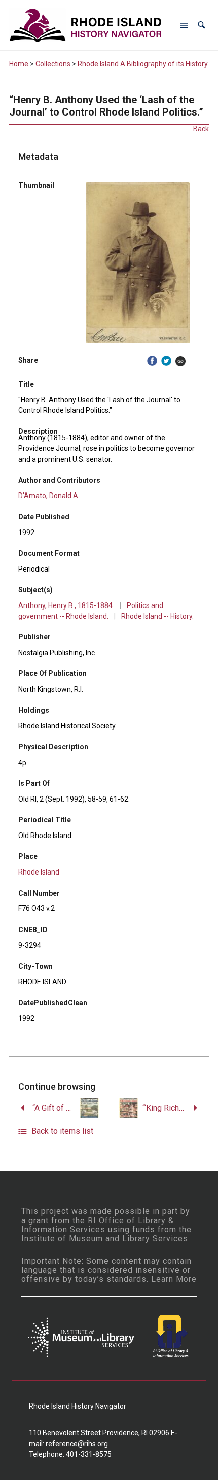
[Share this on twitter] (166, 361)
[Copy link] (180, 361)
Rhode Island (38, 872)
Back (201, 129)
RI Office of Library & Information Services (97, 1225)
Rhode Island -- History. (157, 616)
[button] (201, 25)
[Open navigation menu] (184, 25)
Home (18, 64)
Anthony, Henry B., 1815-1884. (66, 605)
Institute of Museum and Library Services (104, 1238)
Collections (52, 64)
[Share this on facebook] (152, 361)
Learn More (174, 1279)
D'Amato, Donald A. (49, 495)
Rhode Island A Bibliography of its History (143, 64)
